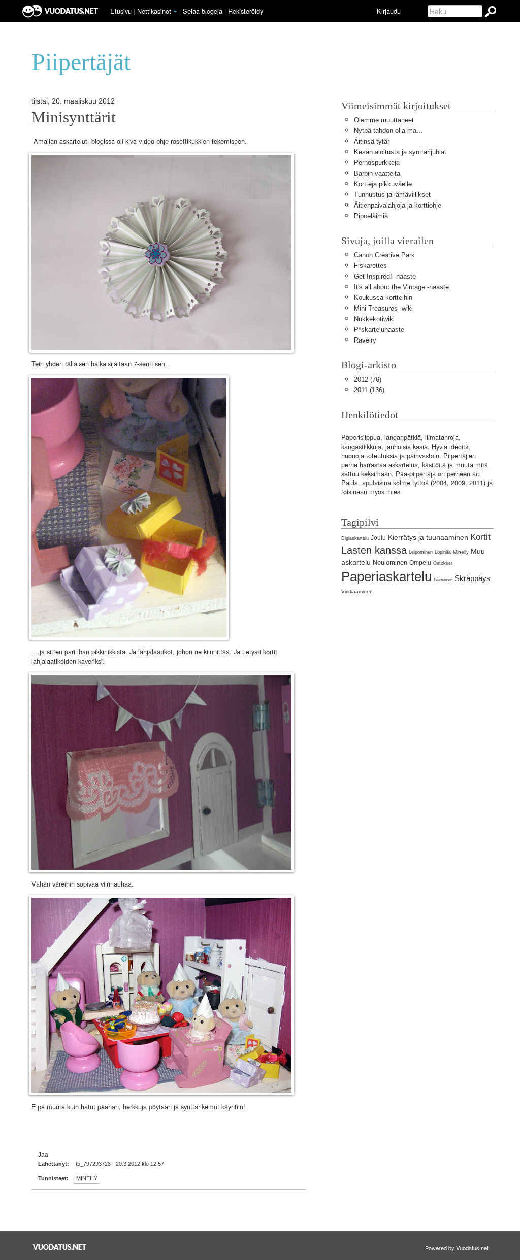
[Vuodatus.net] (59, 1247)
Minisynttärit (73, 117)
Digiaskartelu (355, 538)
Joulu (378, 538)
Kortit (480, 537)
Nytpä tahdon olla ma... (388, 130)
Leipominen (421, 552)
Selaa (202, 11)
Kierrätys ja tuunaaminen (428, 537)
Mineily (87, 1178)
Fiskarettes (370, 265)
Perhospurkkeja (377, 162)
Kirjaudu (389, 11)
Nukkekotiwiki (374, 319)
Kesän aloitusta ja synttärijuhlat (400, 152)
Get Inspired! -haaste (385, 276)
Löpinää (443, 552)
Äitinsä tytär (371, 141)
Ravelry (365, 340)
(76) (367, 379)
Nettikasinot (154, 11)
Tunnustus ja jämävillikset (392, 194)
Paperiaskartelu (386, 576)
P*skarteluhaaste (379, 329)
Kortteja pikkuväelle (383, 184)
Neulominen (390, 562)
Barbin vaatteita (377, 173)
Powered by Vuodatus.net (457, 1248)
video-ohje (153, 141)
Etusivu (121, 11)
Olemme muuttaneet (384, 120)
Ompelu (420, 563)
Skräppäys (472, 578)
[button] (175, 12)
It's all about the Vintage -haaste (401, 287)
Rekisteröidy (245, 11)
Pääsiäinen (443, 579)
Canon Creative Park (384, 255)
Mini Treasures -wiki (383, 308)
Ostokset (442, 563)
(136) (369, 390)
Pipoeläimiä (371, 216)
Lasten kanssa (374, 550)
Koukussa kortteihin (383, 297)
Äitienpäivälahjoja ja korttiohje (397, 205)
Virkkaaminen (357, 591)
